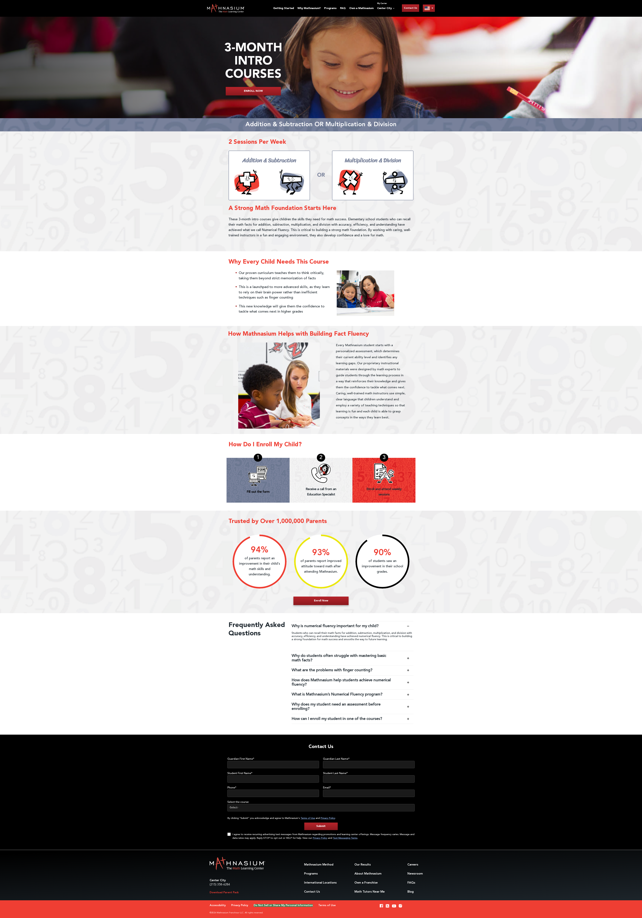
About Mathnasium (368, 873)
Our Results (362, 864)
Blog (410, 891)
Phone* (231, 787)
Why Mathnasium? (309, 8)
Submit (321, 826)
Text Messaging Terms (345, 838)
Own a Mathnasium (361, 8)
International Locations (320, 882)
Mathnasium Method (318, 864)
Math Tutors (369, 891)
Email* (327, 787)
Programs (330, 8)
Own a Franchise (366, 882)
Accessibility (218, 905)
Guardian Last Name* (336, 759)
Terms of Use (308, 818)
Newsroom (415, 873)
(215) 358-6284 (220, 884)
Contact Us (410, 8)
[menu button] (429, 8)
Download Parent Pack (224, 892)
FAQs (411, 882)
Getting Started (283, 8)
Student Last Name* (335, 773)
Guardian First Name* (240, 759)
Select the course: (238, 802)
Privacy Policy (327, 818)
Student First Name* (239, 773)
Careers (412, 864)
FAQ (343, 8)
